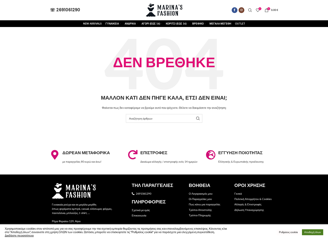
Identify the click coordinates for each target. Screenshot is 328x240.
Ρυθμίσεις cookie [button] (288, 232)
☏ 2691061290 (65, 10)
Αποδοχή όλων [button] (312, 232)
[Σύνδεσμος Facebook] (234, 10)
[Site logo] (164, 9)
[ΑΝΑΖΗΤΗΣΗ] (198, 118)
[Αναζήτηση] (250, 10)
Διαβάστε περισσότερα (19, 235)
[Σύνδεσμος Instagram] (241, 10)
